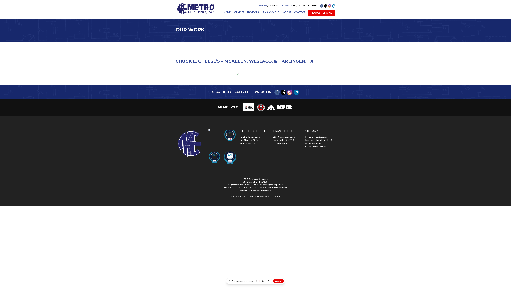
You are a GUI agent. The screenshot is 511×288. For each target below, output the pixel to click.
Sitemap (311, 131)
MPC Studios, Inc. (276, 196)
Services (238, 12)
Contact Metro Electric (316, 146)
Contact (300, 12)
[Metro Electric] (196, 10)
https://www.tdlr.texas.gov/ (259, 190)
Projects (253, 12)
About (287, 12)
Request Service (321, 13)
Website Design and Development (254, 196)
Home (227, 12)
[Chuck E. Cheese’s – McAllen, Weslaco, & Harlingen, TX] (255, 74)
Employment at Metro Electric (319, 140)
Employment (271, 12)
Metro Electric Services (316, 136)
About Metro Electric (315, 143)
